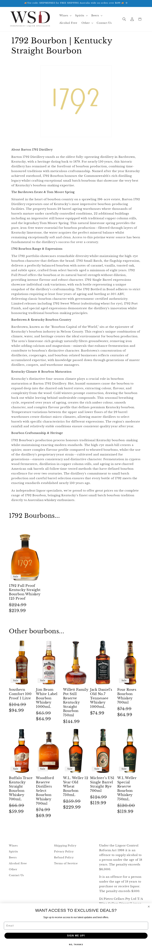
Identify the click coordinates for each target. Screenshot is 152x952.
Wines (13, 845)
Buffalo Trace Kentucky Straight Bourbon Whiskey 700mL (21, 788)
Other (13, 869)
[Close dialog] (149, 906)
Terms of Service (66, 863)
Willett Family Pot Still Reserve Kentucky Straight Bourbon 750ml (75, 702)
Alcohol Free (18, 863)
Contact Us (16, 875)
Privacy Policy (64, 851)
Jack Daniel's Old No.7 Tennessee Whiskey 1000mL (101, 698)
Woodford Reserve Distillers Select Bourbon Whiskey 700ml (45, 790)
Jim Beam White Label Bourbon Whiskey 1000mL (46, 698)
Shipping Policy (65, 845)
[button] (65, 15)
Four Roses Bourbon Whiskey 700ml (126, 696)
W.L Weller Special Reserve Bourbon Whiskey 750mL (127, 788)
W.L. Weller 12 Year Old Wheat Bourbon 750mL (75, 786)
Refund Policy (64, 857)
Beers (13, 857)
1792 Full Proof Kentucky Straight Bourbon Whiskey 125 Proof (24, 592)
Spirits (13, 851)
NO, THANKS (76, 945)
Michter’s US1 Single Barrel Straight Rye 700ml (102, 784)
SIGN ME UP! (76, 935)
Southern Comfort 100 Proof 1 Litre (20, 694)
